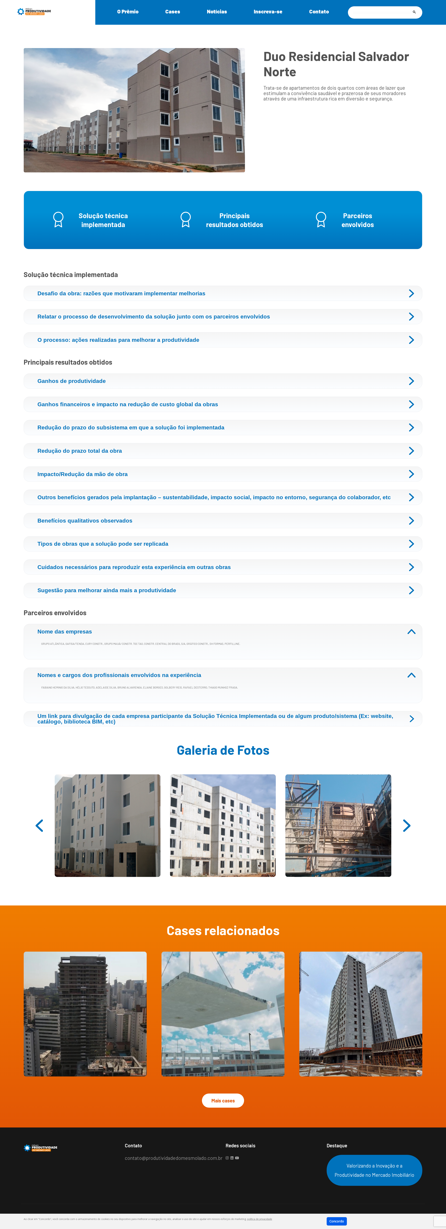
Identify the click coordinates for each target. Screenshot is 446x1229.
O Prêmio (128, 11)
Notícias (217, 11)
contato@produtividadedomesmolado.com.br (173, 1158)
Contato (319, 11)
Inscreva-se (268, 11)
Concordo (336, 1221)
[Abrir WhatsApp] (437, 1220)
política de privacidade (259, 1219)
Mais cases (223, 1100)
